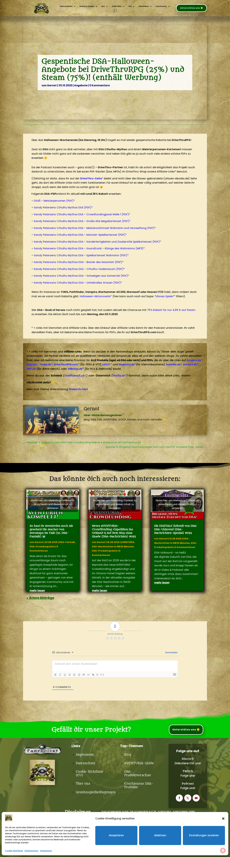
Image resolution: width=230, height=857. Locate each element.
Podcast (188, 783)
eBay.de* (32, 364)
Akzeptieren (116, 835)
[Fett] (55, 675)
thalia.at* (119, 375)
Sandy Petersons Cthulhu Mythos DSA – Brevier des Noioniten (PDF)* (79, 262)
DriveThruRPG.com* (66, 364)
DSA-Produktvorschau (137, 773)
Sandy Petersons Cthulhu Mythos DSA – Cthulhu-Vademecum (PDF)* (79, 269)
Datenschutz (31, 850)
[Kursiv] (60, 675)
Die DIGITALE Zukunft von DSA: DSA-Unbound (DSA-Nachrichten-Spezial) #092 (175, 529)
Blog (127, 755)
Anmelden (171, 652)
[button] (223, 818)
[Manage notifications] (223, 850)
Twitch (188, 771)
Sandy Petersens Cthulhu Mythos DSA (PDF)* (63, 207)
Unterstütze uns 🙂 (191, 8)
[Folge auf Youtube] (196, 798)
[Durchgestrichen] (69, 675)
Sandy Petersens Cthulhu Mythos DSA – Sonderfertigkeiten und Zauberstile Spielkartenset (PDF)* (97, 241)
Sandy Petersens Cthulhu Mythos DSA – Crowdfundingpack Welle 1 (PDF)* (82, 214)
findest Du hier (78, 389)
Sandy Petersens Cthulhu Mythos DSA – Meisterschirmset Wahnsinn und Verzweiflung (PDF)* (95, 228)
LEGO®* (107, 364)
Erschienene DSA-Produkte (138, 785)
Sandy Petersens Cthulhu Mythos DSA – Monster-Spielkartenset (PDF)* (80, 235)
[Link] (93, 675)
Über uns (83, 784)
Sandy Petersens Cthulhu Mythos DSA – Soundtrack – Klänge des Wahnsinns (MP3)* (89, 248)
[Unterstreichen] (64, 675)
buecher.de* (174, 364)
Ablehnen (160, 835)
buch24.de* (190, 364)
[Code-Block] (88, 675)
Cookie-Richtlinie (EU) (89, 773)
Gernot (52, 85)
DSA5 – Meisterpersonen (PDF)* (54, 200)
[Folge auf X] (187, 798)
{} (97, 674)
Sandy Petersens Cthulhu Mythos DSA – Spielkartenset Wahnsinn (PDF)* (81, 255)
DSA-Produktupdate (42, 546)
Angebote (81, 85)
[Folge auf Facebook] (179, 798)
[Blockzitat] (83, 675)
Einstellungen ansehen (204, 835)
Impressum (46, 850)
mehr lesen (37, 590)
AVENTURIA (127, 542)
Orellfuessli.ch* (75, 375)
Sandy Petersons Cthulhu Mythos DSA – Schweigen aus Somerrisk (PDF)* (81, 276)
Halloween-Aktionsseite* (96, 296)
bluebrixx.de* (127, 364)
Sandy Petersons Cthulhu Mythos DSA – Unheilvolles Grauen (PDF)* (78, 282)
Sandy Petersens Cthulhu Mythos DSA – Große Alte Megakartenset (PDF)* (82, 221)
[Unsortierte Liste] (79, 675)
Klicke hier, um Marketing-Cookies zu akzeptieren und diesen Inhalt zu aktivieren (52, 504)
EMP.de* (31, 369)
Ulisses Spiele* (165, 296)
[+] (102, 674)
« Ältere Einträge (40, 598)
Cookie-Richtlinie (14, 850)
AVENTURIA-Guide (139, 763)
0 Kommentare (99, 85)
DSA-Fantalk (67, 542)
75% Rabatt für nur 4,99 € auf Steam (171, 310)
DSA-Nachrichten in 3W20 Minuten (113, 546)
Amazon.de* (195, 360)
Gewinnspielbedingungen (96, 792)
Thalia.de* (46, 364)
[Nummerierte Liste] (74, 675)
